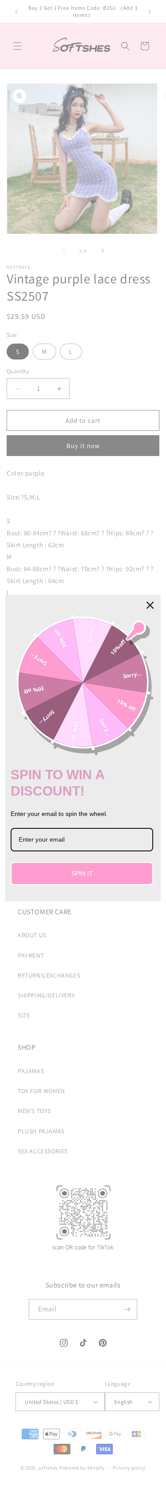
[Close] (150, 605)
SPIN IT (82, 873)
